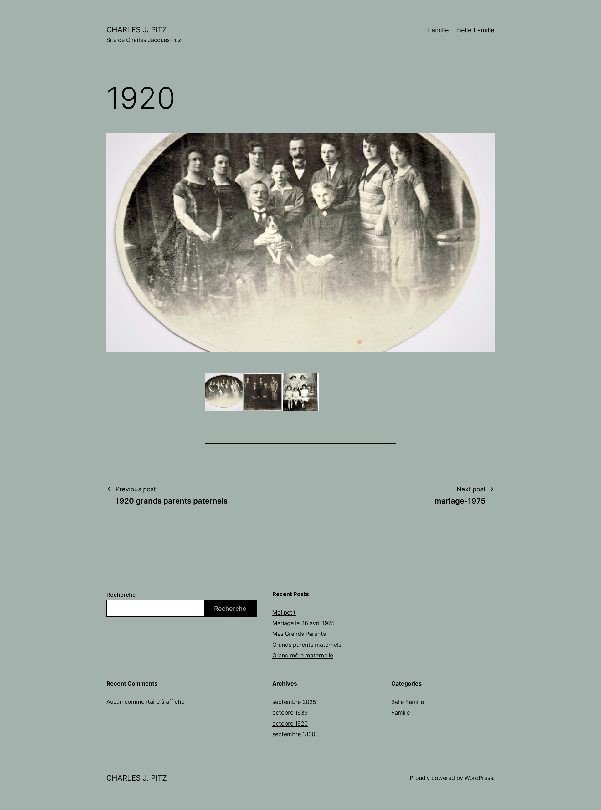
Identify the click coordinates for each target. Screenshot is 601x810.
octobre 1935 (290, 712)
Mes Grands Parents (299, 633)
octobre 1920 (290, 723)
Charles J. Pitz (136, 29)
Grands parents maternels (306, 644)
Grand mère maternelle (302, 655)
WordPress (479, 778)
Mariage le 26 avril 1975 (303, 623)
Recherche (121, 594)
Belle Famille (476, 30)
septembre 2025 (294, 702)
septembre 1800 (293, 734)
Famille (438, 30)
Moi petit (284, 612)
